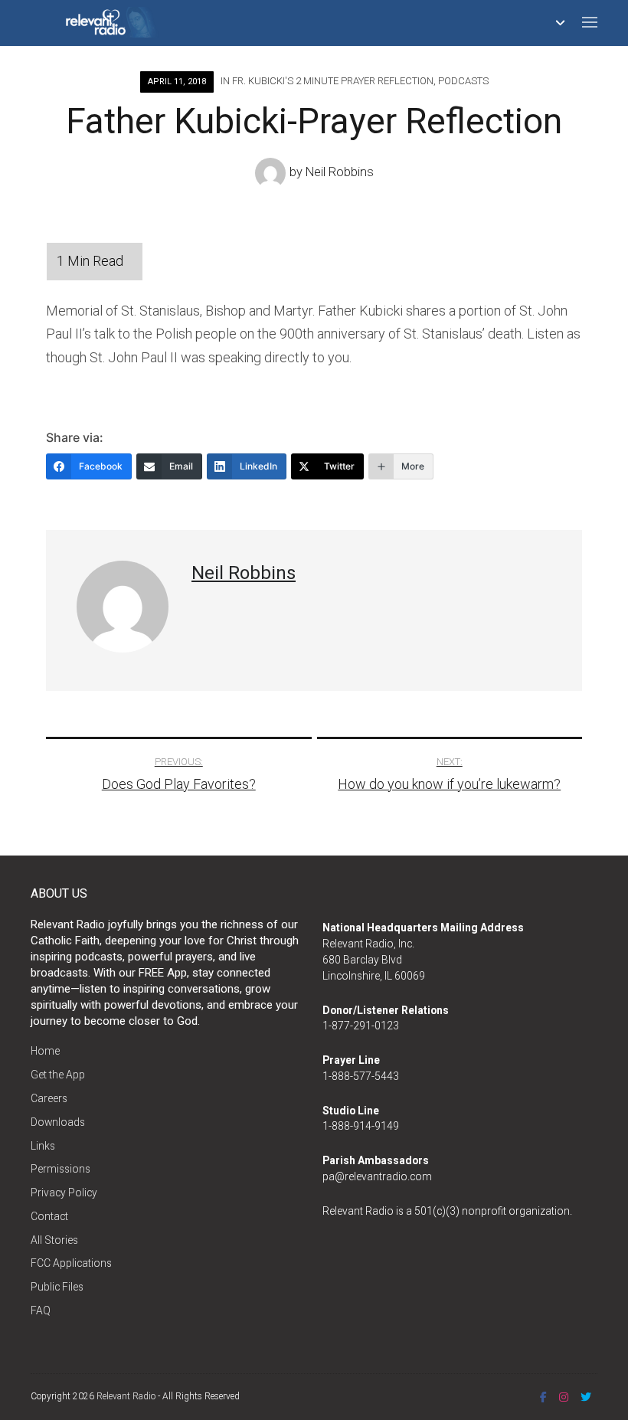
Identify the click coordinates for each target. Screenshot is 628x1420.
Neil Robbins (340, 172)
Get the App (58, 1074)
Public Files (57, 1287)
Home (45, 1051)
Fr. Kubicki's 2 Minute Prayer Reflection (332, 81)
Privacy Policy (64, 1192)
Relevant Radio (125, 1396)
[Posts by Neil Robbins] (272, 172)
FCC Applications (71, 1263)
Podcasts (463, 81)
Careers (49, 1098)
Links (43, 1146)
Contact (49, 1216)
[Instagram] (563, 1397)
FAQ (41, 1310)
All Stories (54, 1240)
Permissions (60, 1169)
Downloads (58, 1122)
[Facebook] (543, 1397)
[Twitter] (585, 1397)
